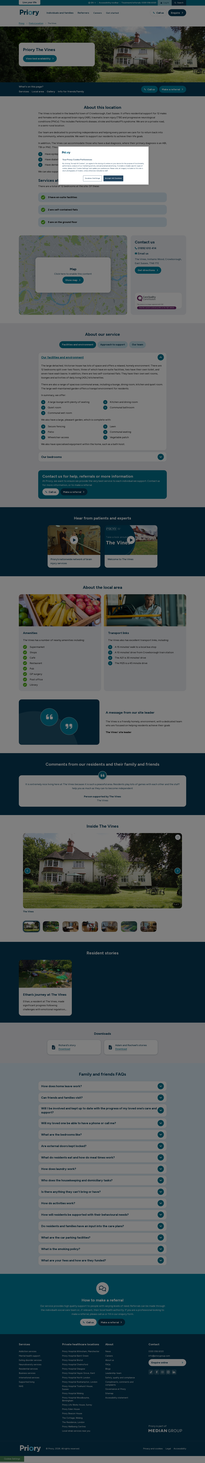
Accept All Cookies (113, 178)
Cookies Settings (92, 178)
